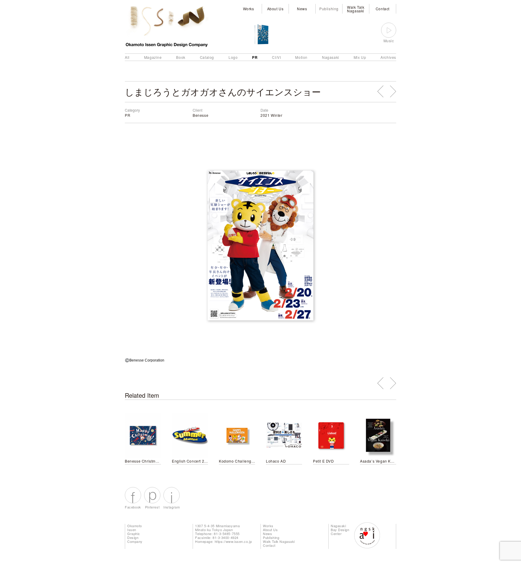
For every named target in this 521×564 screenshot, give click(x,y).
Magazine (153, 57)
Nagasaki (330, 57)
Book (180, 57)
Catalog (207, 57)
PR (254, 57)
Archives (388, 57)
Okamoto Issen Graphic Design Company (135, 533)
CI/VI (276, 57)
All (127, 57)
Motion (301, 57)
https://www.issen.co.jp (233, 541)
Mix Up (360, 57)
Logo (233, 57)
